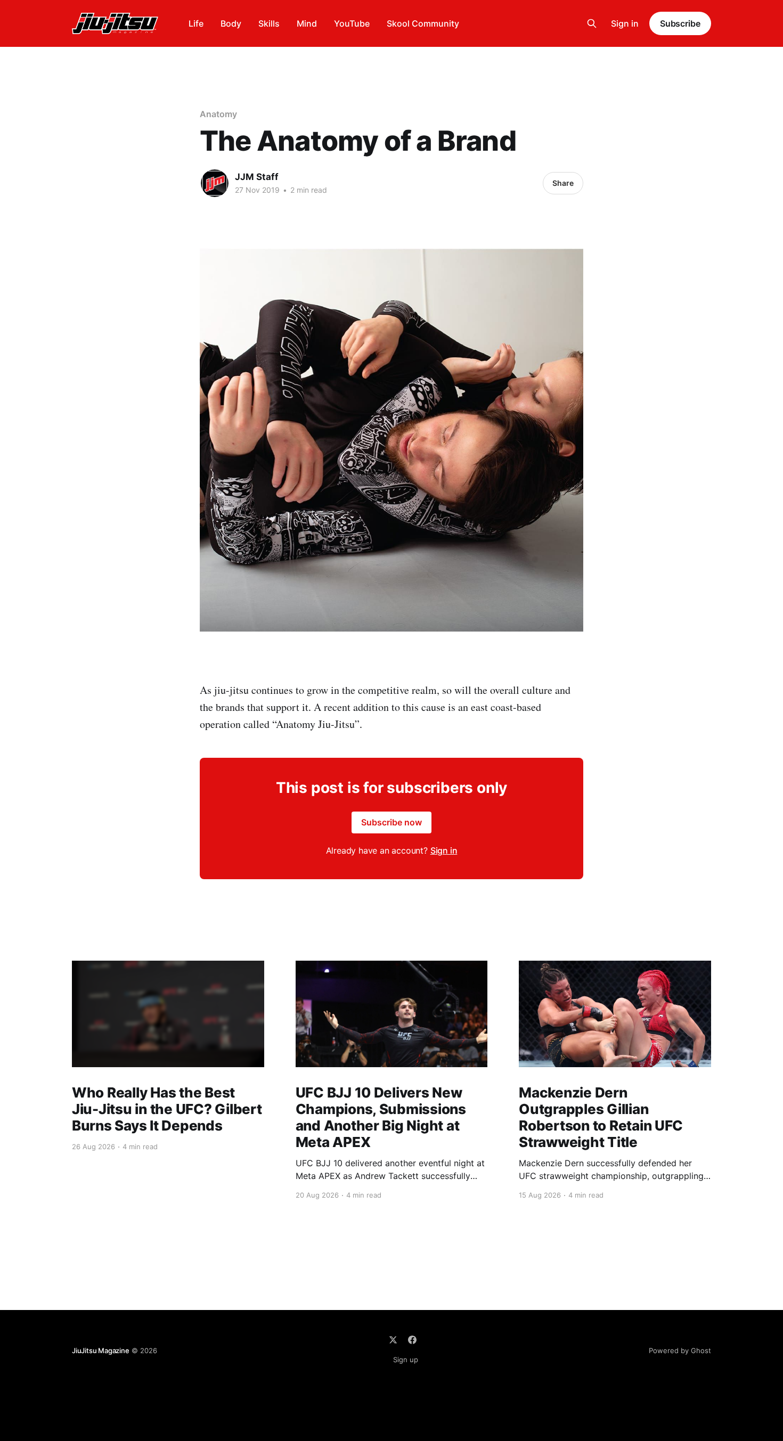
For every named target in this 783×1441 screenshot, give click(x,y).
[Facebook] (412, 1340)
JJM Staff (257, 176)
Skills (269, 23)
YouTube (352, 23)
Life (196, 23)
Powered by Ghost (680, 1350)
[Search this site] (591, 23)
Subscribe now (391, 822)
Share (563, 182)
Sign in (625, 23)
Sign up (405, 1359)
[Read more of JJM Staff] (215, 183)
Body (231, 23)
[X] (393, 1340)
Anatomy (218, 114)
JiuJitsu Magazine (100, 1350)
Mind (307, 23)
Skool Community (423, 23)
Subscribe (680, 23)
